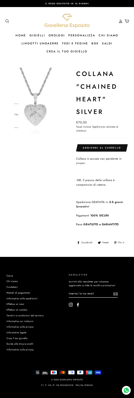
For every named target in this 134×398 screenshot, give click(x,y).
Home (21, 35)
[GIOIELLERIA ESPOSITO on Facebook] (78, 305)
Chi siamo (12, 281)
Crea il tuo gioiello (17, 338)
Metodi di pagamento (18, 292)
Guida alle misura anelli (20, 343)
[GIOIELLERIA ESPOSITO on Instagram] (71, 305)
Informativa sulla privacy (20, 326)
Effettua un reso (15, 304)
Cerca (10, 275)
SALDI (107, 43)
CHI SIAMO (108, 35)
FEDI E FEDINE (75, 43)
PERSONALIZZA (81, 35)
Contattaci (12, 287)
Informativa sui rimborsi (20, 321)
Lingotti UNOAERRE (40, 43)
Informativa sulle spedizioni (22, 298)
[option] (67, 3)
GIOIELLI (37, 35)
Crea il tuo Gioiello (67, 51)
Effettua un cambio (17, 309)
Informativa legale (16, 332)
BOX (95, 43)
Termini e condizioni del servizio (25, 315)
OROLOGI (57, 35)
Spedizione (98, 126)
